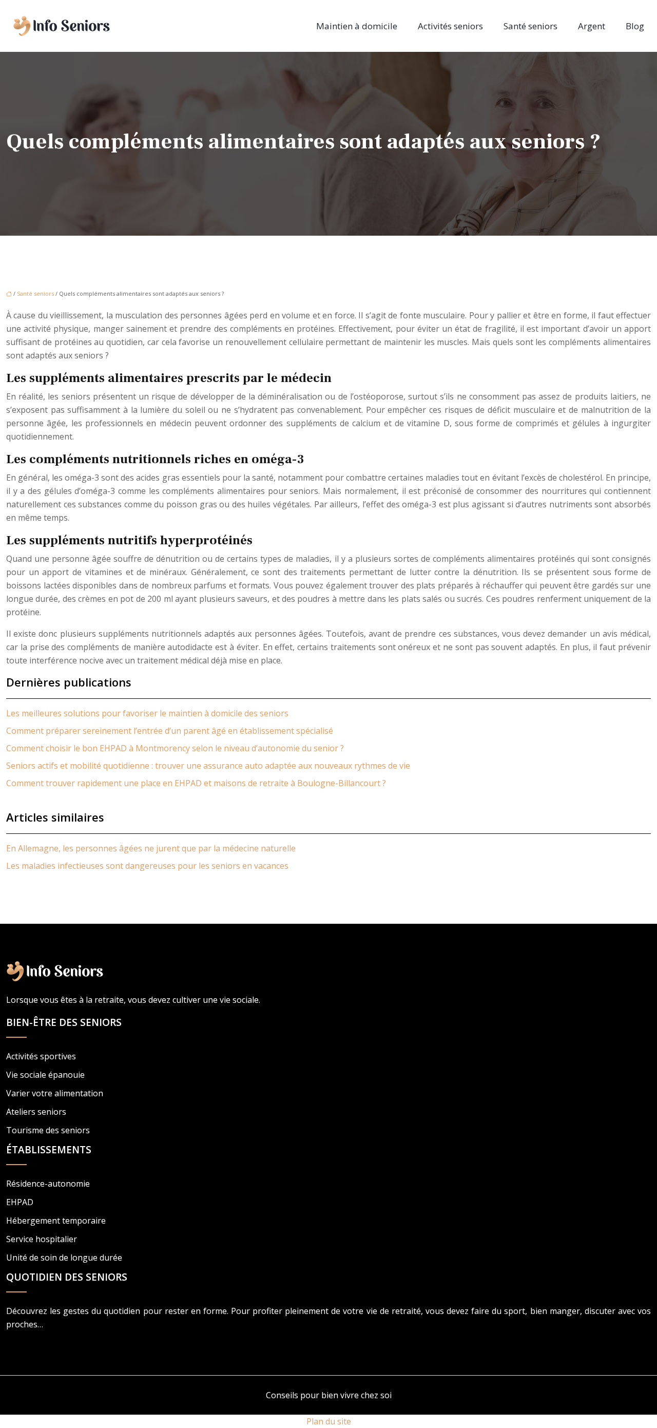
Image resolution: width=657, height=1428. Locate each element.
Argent (591, 26)
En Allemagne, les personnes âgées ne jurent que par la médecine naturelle (151, 848)
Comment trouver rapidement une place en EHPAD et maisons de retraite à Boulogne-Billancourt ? (196, 783)
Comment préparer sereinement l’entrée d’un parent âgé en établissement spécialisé (169, 730)
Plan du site (328, 1421)
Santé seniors (530, 26)
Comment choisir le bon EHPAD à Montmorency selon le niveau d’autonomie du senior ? (175, 748)
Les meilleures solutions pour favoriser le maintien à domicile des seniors (147, 713)
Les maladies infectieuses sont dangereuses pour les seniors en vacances (147, 865)
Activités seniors (450, 26)
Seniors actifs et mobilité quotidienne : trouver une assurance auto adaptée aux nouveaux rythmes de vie (208, 765)
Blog (635, 26)
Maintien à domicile (356, 26)
